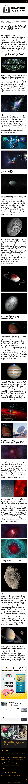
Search (2, 717)
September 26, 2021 (6, 31)
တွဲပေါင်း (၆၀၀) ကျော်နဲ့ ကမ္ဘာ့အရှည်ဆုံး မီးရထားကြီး (11, 765)
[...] (7, 746)
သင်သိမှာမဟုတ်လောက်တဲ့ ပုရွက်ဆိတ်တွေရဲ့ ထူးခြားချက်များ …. (13, 757)
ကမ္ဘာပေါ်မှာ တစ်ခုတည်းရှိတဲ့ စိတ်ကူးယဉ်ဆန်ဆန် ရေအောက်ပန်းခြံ (14, 763)
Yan (12, 31)
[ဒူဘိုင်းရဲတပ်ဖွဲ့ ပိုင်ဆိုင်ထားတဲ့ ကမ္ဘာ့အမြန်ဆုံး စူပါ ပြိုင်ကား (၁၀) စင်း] (14, 732)
